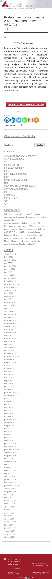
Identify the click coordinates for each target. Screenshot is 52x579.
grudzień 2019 (10, 480)
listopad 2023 (10, 353)
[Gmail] (30, 120)
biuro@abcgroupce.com (40, 573)
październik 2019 (11, 486)
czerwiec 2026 (10, 260)
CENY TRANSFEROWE (14, 159)
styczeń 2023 (9, 383)
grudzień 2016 (10, 522)
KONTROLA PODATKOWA (15, 174)
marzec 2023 (9, 377)
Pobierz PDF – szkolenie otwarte (26, 104)
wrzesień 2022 (10, 395)
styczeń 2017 (9, 519)
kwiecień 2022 (10, 407)
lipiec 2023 (8, 365)
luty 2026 (8, 272)
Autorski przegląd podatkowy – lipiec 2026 (22, 223)
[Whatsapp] (24, 120)
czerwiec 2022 (10, 401)
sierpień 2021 (10, 425)
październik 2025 (11, 284)
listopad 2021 (10, 417)
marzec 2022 (9, 410)
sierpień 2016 (10, 534)
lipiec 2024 (8, 329)
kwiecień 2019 (10, 501)
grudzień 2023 (10, 350)
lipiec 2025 (8, 293)
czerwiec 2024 (10, 332)
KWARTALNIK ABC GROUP (15, 180)
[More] (36, 120)
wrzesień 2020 (10, 453)
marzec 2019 (9, 504)
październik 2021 (11, 419)
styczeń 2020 (9, 477)
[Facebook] (7, 120)
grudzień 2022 (10, 386)
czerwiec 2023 (10, 368)
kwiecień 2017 (10, 510)
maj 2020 (8, 465)
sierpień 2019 (10, 492)
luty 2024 (8, 344)
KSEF (6, 177)
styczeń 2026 (9, 275)
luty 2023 (8, 380)
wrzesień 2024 (10, 323)
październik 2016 (11, 528)
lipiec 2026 (8, 257)
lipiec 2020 (8, 459)
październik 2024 (11, 320)
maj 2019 (8, 498)
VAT (6, 201)
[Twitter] (18, 120)
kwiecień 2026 (10, 266)
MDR (6, 183)
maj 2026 (8, 263)
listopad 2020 (10, 447)
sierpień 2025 (10, 290)
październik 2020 (11, 450)
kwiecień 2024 (10, 338)
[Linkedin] (12, 120)
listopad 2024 (10, 317)
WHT (6, 204)
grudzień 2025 (10, 278)
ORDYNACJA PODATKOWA (16, 189)
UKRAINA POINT (11, 198)
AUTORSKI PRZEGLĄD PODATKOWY (20, 156)
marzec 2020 (9, 471)
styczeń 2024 (9, 347)
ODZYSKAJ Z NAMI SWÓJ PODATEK (20, 186)
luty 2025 (8, 308)
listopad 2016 (10, 525)
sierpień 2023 (10, 362)
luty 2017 (8, 516)
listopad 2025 (10, 281)
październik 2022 (11, 392)
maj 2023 (8, 371)
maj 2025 (8, 299)
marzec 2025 (9, 305)
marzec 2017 (9, 513)
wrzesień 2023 (10, 359)
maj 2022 (8, 404)
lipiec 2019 (8, 495)
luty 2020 (8, 474)
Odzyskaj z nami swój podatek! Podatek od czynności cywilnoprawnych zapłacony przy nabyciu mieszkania (26, 217)
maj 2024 (8, 335)
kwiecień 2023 (10, 374)
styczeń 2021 (9, 441)
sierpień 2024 (10, 326)
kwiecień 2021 (10, 435)
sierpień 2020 (10, 456)
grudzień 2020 (10, 444)
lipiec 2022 (8, 398)
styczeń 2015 (9, 537)
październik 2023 (11, 356)
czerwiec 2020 (10, 462)
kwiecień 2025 (10, 302)
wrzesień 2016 (10, 531)
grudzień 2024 (10, 314)
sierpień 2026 (10, 254)
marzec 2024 (9, 341)
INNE (6, 171)
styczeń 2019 (9, 507)
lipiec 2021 (8, 429)
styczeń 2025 (9, 311)
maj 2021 (8, 431)
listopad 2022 (10, 389)
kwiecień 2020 (10, 468)
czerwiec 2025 (10, 296)
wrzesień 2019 (10, 489)
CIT (5, 162)
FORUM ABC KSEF (12, 165)
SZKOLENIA (9, 195)
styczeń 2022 (9, 413)
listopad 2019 (10, 483)
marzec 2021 (9, 437)
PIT (5, 192)
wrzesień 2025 (10, 287)
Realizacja (21, 577)
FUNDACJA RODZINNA (14, 168)
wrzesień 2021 (10, 423)
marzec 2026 (9, 269)
